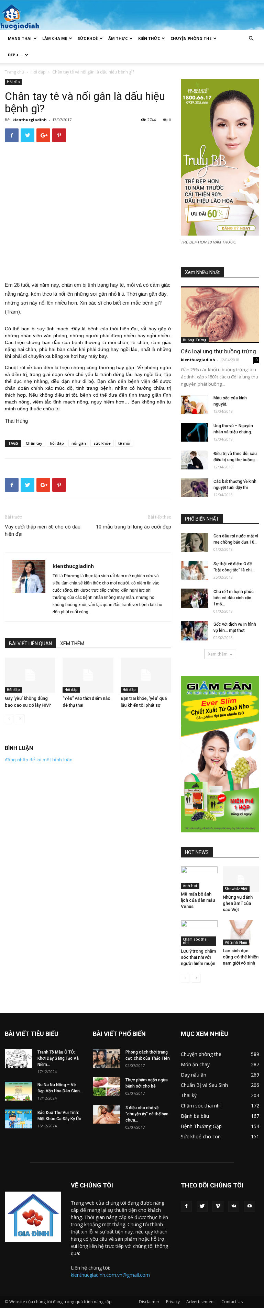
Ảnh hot (190, 885)
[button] (251, 38)
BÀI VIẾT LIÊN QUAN (30, 643)
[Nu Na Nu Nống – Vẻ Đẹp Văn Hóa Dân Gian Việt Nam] (18, 1091)
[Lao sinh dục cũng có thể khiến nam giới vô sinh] (241, 932)
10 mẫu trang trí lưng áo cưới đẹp (133, 527)
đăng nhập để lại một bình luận (39, 759)
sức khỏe (102, 443)
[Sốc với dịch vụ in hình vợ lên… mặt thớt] (194, 630)
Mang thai (20, 38)
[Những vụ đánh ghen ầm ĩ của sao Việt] (241, 878)
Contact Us (232, 1302)
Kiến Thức (149, 38)
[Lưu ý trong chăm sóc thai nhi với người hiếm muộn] (199, 933)
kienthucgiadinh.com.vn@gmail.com (110, 1275)
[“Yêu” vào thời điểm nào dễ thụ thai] (88, 675)
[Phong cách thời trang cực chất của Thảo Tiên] (106, 1058)
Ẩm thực (118, 38)
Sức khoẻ (88, 38)
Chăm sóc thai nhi (195, 941)
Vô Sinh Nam (236, 942)
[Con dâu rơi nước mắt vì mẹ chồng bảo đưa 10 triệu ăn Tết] (194, 542)
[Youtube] (249, 1206)
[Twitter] (202, 1206)
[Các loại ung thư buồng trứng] (220, 314)
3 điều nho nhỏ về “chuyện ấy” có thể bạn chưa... (146, 1114)
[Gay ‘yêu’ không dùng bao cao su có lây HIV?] (30, 675)
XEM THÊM (72, 643)
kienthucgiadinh (29, 119)
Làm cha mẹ (54, 38)
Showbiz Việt (236, 888)
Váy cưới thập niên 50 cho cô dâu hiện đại (42, 530)
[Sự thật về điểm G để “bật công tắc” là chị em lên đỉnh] (194, 570)
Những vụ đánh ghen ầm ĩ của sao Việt (238, 903)
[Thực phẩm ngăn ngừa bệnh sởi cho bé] (106, 1086)
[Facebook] (186, 1206)
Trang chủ (14, 72)
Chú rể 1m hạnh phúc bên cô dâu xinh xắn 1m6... (233, 597)
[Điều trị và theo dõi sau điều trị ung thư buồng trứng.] (194, 460)
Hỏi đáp (38, 72)
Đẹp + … (15, 54)
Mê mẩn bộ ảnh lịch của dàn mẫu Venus (198, 900)
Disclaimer (149, 1302)
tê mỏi (124, 443)
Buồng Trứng (195, 340)
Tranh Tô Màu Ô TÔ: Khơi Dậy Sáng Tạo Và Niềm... (58, 1058)
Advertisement (200, 1302)
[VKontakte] (233, 1206)
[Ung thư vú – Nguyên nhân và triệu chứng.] (194, 432)
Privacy (173, 1302)
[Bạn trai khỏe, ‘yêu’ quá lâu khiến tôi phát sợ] (146, 675)
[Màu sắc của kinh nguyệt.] (194, 404)
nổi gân (79, 443)
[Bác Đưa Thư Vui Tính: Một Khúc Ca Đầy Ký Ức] (18, 1119)
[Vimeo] (217, 1206)
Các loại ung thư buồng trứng (218, 351)
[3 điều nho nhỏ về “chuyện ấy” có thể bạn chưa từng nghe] (106, 1114)
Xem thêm (218, 654)
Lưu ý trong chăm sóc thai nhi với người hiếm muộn (198, 957)
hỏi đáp (57, 443)
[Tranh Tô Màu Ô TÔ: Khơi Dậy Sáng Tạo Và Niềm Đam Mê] (18, 1058)
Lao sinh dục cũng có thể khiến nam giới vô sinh (240, 957)
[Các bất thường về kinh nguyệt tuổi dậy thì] (194, 487)
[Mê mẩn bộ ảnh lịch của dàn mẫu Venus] (199, 877)
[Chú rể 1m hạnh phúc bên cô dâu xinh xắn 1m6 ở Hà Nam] (194, 598)
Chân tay (34, 443)
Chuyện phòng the (190, 38)
